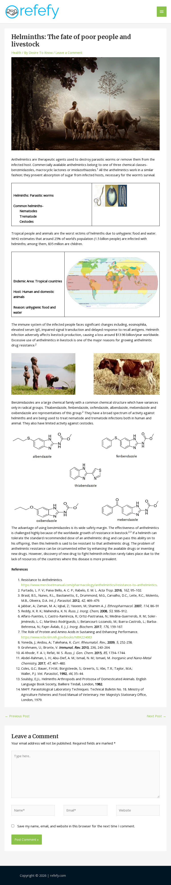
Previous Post (17, 716)
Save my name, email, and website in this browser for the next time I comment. (76, 826)
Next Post (156, 716)
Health (16, 52)
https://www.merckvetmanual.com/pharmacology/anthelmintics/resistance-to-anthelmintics (89, 585)
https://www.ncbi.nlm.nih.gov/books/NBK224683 (56, 637)
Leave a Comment (68, 52)
